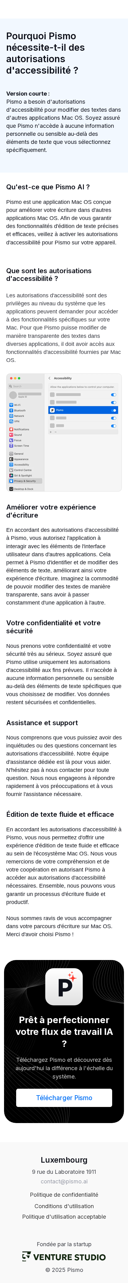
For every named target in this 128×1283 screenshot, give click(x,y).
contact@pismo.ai (64, 1181)
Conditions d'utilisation (64, 1206)
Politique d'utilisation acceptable (64, 1216)
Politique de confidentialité (64, 1194)
